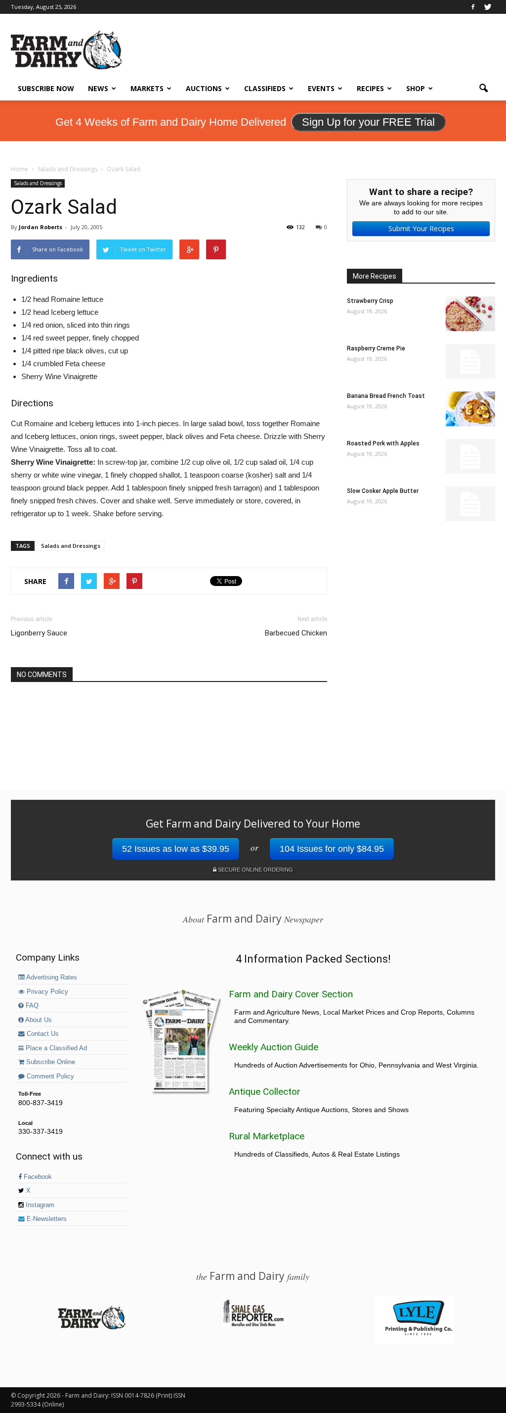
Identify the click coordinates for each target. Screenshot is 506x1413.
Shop (415, 88)
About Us (38, 1020)
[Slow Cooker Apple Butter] (470, 504)
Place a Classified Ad (55, 1048)
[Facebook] (472, 7)
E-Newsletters (46, 1219)
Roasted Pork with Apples (383, 443)
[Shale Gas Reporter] (253, 1325)
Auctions (204, 88)
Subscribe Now (46, 88)
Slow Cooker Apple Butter (383, 490)
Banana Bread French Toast (386, 395)
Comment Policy (49, 1076)
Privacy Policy (46, 991)
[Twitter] (487, 7)
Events (321, 88)
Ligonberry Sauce (39, 633)
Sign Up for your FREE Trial (368, 122)
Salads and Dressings (38, 183)
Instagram (39, 1205)
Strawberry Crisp (370, 300)
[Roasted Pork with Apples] (470, 456)
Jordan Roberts (40, 227)
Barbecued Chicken (296, 633)
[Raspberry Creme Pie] (470, 361)
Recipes (370, 88)
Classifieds (265, 88)
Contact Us (42, 1033)
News (98, 88)
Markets (147, 88)
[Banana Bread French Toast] (470, 408)
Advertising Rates (51, 977)
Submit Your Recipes (421, 228)
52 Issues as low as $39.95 (175, 849)
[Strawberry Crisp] (470, 313)
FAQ (31, 1005)
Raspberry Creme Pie (376, 348)
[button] (483, 88)
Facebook (37, 1176)
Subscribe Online (49, 1062)
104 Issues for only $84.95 (332, 849)
